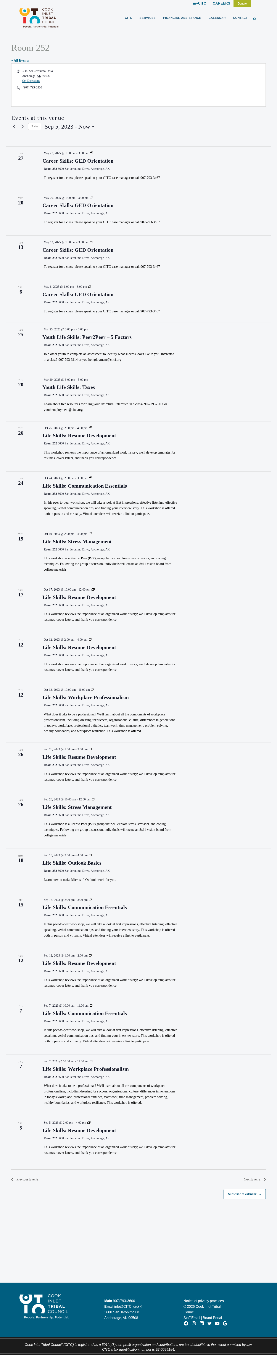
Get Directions (31, 80)
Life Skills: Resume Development (79, 435)
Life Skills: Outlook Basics (71, 863)
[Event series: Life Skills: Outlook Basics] (90, 855)
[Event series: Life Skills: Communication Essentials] (90, 478)
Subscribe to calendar (242, 1194)
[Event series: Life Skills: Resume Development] (90, 428)
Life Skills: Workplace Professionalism (85, 697)
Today (35, 126)
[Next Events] (22, 126)
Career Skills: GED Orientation (77, 161)
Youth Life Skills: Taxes (68, 387)
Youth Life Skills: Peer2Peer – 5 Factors (87, 337)
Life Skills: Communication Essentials (84, 486)
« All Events (20, 60)
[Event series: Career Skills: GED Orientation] (91, 153)
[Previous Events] (13, 126)
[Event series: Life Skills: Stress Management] (90, 533)
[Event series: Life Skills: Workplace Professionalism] (92, 689)
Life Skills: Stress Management (77, 541)
